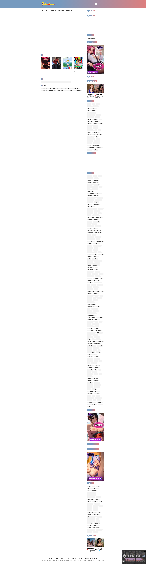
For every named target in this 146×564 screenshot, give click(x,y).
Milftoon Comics (96, 132)
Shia (96, 369)
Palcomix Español (91, 138)
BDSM (101, 186)
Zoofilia (89, 406)
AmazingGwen (95, 180)
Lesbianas (89, 127)
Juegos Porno (90, 282)
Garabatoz (90, 252)
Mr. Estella (96, 328)
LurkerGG (89, 310)
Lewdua (96, 295)
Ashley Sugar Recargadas (55, 72)
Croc (95, 213)
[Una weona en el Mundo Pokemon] (67, 62)
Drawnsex (89, 228)
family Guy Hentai (91, 239)
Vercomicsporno (62, 3)
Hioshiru (89, 265)
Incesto (82, 3)
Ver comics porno (69, 90)
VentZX (98, 395)
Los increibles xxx (91, 302)
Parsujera (89, 350)
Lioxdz (101, 295)
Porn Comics (90, 141)
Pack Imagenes (97, 343)
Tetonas (89, 145)
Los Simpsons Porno (91, 304)
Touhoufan (97, 391)
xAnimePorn (87, 558)
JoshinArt (89, 280)
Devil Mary (96, 219)
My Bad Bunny (98, 330)
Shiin (100, 369)
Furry (101, 119)
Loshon (97, 306)
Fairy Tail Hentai (91, 236)
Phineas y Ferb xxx (91, 352)
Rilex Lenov (98, 365)
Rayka (100, 360)
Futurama (89, 250)
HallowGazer (95, 258)
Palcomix (89, 347)
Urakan (89, 395)
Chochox (89, 106)
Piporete (94, 354)
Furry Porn (89, 123)
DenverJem (90, 219)
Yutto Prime (100, 402)
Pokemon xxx (90, 356)
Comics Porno (45, 82)
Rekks (89, 363)
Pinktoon (89, 354)
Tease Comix (97, 387)
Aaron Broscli (90, 178)
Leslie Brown (96, 293)
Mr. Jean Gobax (90, 330)
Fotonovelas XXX (100, 241)
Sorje (101, 374)
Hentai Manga (90, 263)
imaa (97, 267)
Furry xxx (95, 123)
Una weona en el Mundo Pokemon (66, 72)
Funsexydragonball (97, 245)
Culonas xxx (95, 119)
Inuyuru (89, 273)
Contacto (51, 558)
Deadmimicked (99, 217)
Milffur (96, 321)
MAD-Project (95, 310)
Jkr (101, 278)
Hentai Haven (94, 558)
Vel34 (94, 395)
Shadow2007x (90, 369)
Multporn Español (52, 90)
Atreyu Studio (96, 184)
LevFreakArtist (90, 295)
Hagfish (89, 258)
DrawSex (95, 228)
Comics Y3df (90, 210)
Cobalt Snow (90, 202)
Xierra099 (89, 400)
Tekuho (89, 389)
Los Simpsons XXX (91, 306)
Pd (99, 350)
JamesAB (101, 273)
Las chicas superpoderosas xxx (93, 291)
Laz (102, 291)
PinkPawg (98, 352)
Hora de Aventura (96, 265)
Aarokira (100, 176)
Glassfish (94, 254)
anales (98, 104)
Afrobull (89, 180)
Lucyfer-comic (94, 308)
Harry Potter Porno (97, 260)
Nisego (89, 339)
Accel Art (96, 178)
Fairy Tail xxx (98, 236)
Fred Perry (89, 243)
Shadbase (97, 367)
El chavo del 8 (90, 232)
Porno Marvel (96, 358)
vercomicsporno (67, 82)
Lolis (94, 297)
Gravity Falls (96, 256)
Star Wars (89, 380)
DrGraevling (90, 230)
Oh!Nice (94, 341)
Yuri (94, 402)
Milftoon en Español (91, 134)
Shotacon (95, 371)
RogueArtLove (90, 367)
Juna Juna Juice (98, 282)
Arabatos (89, 182)
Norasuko (98, 339)
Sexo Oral (89, 143)
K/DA (88, 284)
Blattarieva (96, 195)
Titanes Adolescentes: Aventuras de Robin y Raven (78, 73)
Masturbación (90, 130)
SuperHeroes (90, 384)
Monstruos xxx (90, 326)
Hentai (62, 558)
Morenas (96, 326)
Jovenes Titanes (96, 280)
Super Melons (97, 382)
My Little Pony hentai (91, 332)
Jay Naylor (89, 278)
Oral (97, 136)
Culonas (89, 119)
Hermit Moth (97, 263)
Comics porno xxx (91, 114)
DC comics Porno (91, 217)
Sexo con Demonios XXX (45, 72)
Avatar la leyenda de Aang (92, 186)
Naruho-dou (95, 334)
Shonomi (89, 371)
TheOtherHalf (90, 391)
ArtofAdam (90, 184)
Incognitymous (90, 271)
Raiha (96, 360)
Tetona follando (96, 143)
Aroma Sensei (95, 182)
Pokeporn (96, 356)
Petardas (89, 3)
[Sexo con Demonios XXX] (45, 62)
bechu (89, 189)
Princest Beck (90, 360)
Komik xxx (96, 125)
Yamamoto (90, 402)
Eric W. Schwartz (98, 232)
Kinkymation (90, 289)
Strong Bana (90, 382)
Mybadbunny (99, 332)
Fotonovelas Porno (91, 241)
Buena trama (99, 197)
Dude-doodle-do (97, 230)
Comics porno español (54, 88)
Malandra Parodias (91, 315)
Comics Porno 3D (91, 206)
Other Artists (52, 82)
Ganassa (95, 250)
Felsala (97, 239)
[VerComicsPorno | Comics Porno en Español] (48, 3)
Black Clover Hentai (91, 193)
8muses (89, 104)
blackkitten (90, 195)
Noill (93, 339)
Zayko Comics (93, 404)
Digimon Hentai (96, 221)
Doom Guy (94, 223)
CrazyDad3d (90, 213)
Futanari (96, 247)
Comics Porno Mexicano (92, 208)
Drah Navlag (98, 226)
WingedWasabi (99, 397)
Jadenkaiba (95, 273)
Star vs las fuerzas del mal (93, 378)
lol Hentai (89, 297)
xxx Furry (95, 149)
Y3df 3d (99, 400)
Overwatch (90, 343)
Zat (88, 404)
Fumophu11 (89, 245)
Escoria (89, 234)
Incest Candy (90, 269)
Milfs (99, 130)
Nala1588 (89, 334)
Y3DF (94, 400)
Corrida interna (90, 117)
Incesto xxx (90, 125)
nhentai (67, 558)
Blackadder (99, 193)
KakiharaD (93, 284)
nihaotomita (97, 337)
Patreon (97, 138)
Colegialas (97, 202)
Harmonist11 (90, 260)
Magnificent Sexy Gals (92, 313)
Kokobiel (96, 289)
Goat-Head (101, 254)
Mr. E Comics (90, 328)
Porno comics (97, 141)
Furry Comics (90, 121)
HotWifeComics (90, 267)
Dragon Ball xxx (90, 226)
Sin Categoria (90, 374)
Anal (93, 104)
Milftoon (70, 3)
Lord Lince (89, 300)
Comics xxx (44, 90)
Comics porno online (75, 88)
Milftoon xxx (99, 134)
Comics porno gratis (65, 88)
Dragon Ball (76, 3)
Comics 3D (89, 204)
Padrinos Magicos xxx (92, 345)
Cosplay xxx (97, 210)
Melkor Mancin (90, 321)
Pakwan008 (100, 345)
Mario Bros (97, 319)
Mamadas (95, 127)
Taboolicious (90, 387)
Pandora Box (95, 347)
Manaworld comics (91, 317)
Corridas (97, 117)
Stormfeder (96, 380)
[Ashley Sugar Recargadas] (56, 62)
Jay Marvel (98, 276)
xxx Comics (90, 149)
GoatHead (89, 256)
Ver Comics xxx (99, 147)
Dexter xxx (89, 221)
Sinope (96, 374)
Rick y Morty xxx (90, 365)
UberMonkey (96, 393)
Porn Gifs (80, 558)
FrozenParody (96, 243)
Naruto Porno (90, 337)
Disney (89, 223)
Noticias (89, 341)
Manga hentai (99, 317)
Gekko (95, 252)
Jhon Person (96, 278)
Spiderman (90, 376)
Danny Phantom (96, 215)
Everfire (94, 234)
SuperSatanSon (98, 384)
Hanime (56, 558)
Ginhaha (89, 254)
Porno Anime (59, 82)
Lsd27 (89, 308)
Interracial (97, 271)
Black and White (91, 191)
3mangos (89, 176)
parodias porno (61, 90)
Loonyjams (99, 297)
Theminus (94, 389)
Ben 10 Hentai (94, 189)
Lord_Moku (96, 300)
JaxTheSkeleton (90, 276)
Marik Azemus (90, 319)
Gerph (100, 252)
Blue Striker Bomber (91, 197)
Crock (100, 213)
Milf (95, 130)
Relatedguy (94, 363)
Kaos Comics (100, 284)
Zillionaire (100, 404)
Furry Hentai (97, 121)
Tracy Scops (90, 393)
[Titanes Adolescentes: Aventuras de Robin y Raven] (78, 62)
